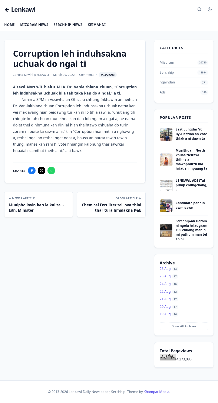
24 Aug (168, 283)
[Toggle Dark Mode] (210, 9)
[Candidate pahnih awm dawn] (166, 211)
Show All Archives (184, 326)
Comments (86, 75)
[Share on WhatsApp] (51, 170)
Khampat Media (156, 391)
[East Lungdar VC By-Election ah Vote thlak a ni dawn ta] (166, 139)
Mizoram (108, 74)
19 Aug (168, 314)
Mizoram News (34, 25)
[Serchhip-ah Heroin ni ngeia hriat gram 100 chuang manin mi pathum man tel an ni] (166, 235)
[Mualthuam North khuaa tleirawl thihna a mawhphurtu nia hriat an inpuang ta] (166, 165)
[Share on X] (41, 170)
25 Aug (168, 276)
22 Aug (168, 291)
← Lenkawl (20, 9)
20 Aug (168, 306)
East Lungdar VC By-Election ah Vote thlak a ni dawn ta (191, 134)
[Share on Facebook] (32, 170)
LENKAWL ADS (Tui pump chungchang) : (191, 185)
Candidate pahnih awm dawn (190, 205)
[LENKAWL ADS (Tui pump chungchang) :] (166, 190)
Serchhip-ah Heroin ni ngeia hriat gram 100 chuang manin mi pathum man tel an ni (191, 230)
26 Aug (168, 268)
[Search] (199, 9)
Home (9, 25)
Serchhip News (68, 25)
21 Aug (168, 299)
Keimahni (97, 25)
